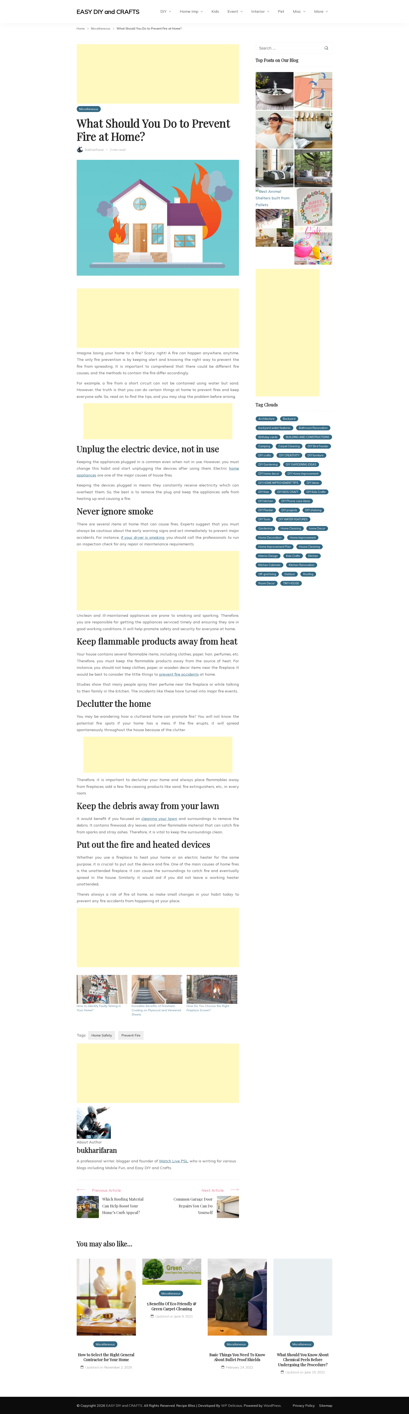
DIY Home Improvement (303, 473)
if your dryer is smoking (142, 537)
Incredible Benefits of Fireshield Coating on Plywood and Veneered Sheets (156, 1010)
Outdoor (289, 574)
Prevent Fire (130, 1035)
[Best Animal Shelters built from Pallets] (275, 198)
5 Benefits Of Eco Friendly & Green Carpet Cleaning (171, 1306)
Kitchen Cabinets (269, 565)
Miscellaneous (88, 109)
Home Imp (189, 11)
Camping (264, 446)
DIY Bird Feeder (318, 446)
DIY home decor (268, 473)
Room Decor (266, 583)
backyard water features (274, 428)
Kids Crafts (293, 555)
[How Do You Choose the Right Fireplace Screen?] (212, 989)
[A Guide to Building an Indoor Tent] (313, 91)
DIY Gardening (268, 464)
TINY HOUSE (291, 583)
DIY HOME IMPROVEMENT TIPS (278, 482)
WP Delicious (231, 1405)
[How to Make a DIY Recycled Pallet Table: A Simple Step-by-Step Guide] (275, 228)
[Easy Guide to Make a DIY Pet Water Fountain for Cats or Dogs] (275, 91)
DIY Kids (263, 492)
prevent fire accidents (179, 674)
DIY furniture (316, 455)
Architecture (266, 418)
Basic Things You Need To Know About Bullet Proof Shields (237, 1357)
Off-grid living (267, 574)
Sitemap (325, 1405)
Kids (215, 11)
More (318, 11)
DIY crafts (264, 455)
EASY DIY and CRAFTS (108, 11)
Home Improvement (303, 537)
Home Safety (101, 1035)
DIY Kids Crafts (316, 492)
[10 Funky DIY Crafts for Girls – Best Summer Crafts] (313, 246)
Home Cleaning (291, 528)
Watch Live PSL (173, 1161)
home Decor (317, 528)
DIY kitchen (265, 501)
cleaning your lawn (159, 818)
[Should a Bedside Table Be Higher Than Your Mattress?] (275, 168)
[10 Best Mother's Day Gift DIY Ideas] (313, 207)
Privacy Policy (304, 1405)
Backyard (289, 418)
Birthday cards (268, 437)
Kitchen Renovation (301, 565)
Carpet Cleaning (289, 446)
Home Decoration (270, 537)
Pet (281, 11)
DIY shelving (313, 510)
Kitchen (313, 555)
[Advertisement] (158, 74)
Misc (297, 11)
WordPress (272, 1405)
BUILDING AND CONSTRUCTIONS (307, 437)
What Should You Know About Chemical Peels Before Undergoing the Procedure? (303, 1359)
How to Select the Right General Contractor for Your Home (106, 1357)
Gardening (265, 528)
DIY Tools (264, 519)
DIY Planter (265, 510)
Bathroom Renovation (313, 428)
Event (233, 11)
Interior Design (268, 555)
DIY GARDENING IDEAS (301, 464)
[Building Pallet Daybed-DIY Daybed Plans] (313, 168)
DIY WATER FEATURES (293, 519)
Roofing (308, 574)
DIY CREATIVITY (289, 455)
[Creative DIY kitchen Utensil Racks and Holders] (313, 130)
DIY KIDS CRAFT (287, 492)
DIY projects (289, 510)
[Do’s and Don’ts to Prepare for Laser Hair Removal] (275, 130)
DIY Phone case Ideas (295, 501)
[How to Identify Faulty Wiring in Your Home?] (102, 989)
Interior (258, 11)
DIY (163, 11)
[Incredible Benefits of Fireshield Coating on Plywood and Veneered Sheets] (157, 989)
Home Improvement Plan (274, 546)
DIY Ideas (313, 482)
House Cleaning (309, 546)
